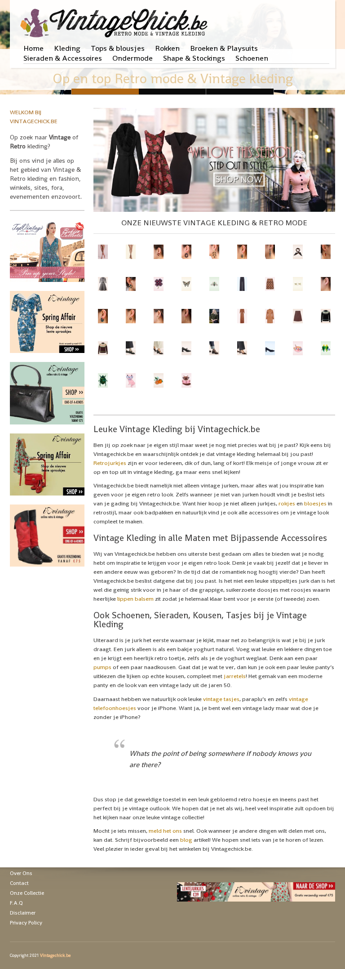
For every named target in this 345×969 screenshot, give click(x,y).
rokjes (287, 503)
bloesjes (315, 503)
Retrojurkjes (109, 463)
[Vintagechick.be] (115, 19)
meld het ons (165, 831)
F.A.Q (16, 902)
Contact (19, 883)
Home (33, 48)
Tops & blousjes (118, 48)
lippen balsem (135, 599)
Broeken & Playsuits (224, 48)
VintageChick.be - (172, 91)
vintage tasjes (221, 699)
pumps (102, 667)
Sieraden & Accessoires (62, 58)
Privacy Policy (26, 922)
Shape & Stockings (194, 58)
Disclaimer (22, 912)
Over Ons (21, 873)
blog (186, 840)
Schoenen (251, 58)
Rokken (167, 48)
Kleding (67, 48)
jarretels (235, 676)
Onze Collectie (27, 893)
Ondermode (132, 58)
